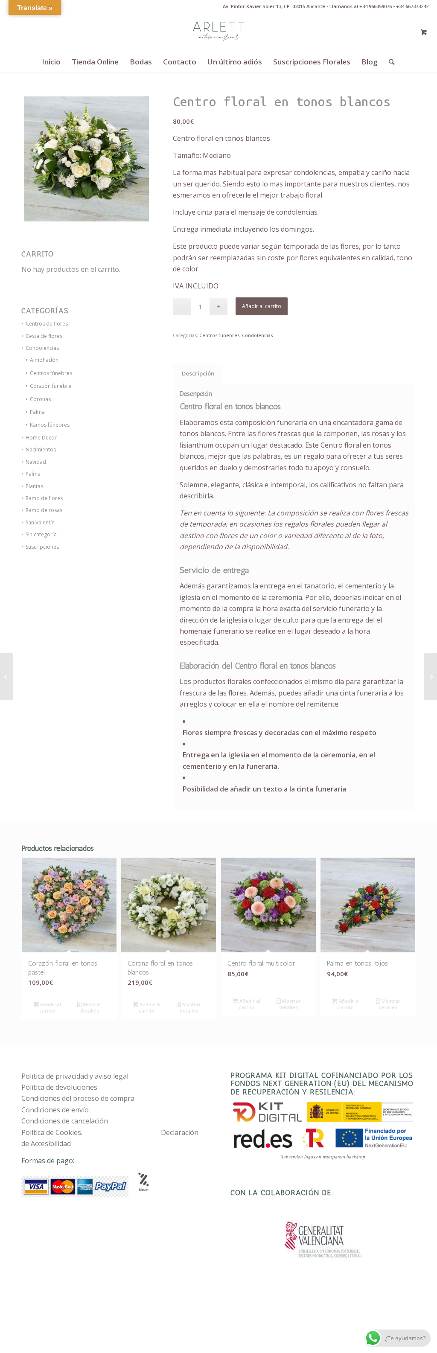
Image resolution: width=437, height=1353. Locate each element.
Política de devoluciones (59, 1087)
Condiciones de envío (55, 1109)
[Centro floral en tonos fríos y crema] (6, 676)
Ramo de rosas (44, 510)
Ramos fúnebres (50, 424)
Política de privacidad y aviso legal (74, 1076)
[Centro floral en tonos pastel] (430, 676)
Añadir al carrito (261, 306)
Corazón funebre (50, 386)
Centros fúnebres (51, 373)
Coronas (40, 399)
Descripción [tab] (198, 373)
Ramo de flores (44, 498)
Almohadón (44, 360)
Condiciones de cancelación (64, 1121)
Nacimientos (41, 449)
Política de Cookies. (51, 1132)
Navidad (36, 462)
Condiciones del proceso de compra (77, 1098)
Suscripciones (42, 546)
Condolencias (257, 335)
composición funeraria (271, 422)
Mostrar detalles (91, 1007)
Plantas (34, 486)
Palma (37, 412)
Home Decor (41, 437)
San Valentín (40, 522)
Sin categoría (41, 534)
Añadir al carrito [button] (50, 1007)
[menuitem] (51, 62)
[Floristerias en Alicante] (218, 32)
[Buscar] (388, 62)
